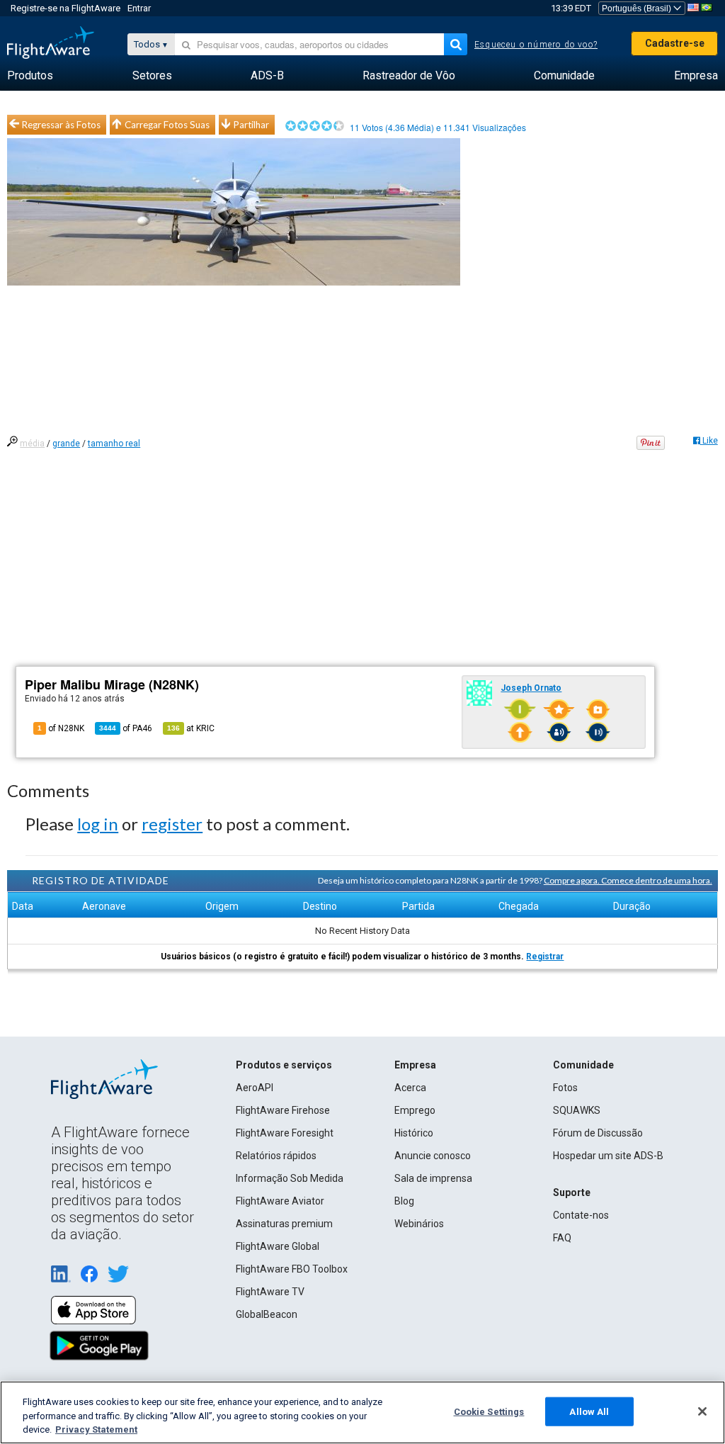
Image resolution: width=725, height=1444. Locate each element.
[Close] (702, 1411)
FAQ (562, 1237)
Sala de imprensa (433, 1178)
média (32, 444)
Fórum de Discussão (598, 1133)
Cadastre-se (674, 43)
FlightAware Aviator (280, 1201)
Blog (404, 1201)
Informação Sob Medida (289, 1178)
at (191, 728)
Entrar (139, 8)
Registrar (545, 956)
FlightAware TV (270, 1291)
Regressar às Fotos (61, 124)
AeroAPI (254, 1087)
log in (97, 823)
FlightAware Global (277, 1246)
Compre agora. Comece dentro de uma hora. (628, 880)
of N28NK (61, 728)
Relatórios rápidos (276, 1155)
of (125, 728)
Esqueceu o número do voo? (536, 45)
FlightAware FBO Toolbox (292, 1269)
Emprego (414, 1110)
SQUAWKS (576, 1110)
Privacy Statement (96, 1429)
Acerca (410, 1087)
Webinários (419, 1223)
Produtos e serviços (284, 1065)
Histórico (413, 1133)
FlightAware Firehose (283, 1110)
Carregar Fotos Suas (167, 124)
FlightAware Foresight (284, 1133)
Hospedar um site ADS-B (608, 1155)
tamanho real (114, 444)
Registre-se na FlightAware (65, 8)
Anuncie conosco (432, 1155)
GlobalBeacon (266, 1314)
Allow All (589, 1411)
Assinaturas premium (284, 1223)
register (172, 823)
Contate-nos (581, 1215)
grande (66, 444)
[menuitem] (30, 76)
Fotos (565, 1087)
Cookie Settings (489, 1411)
